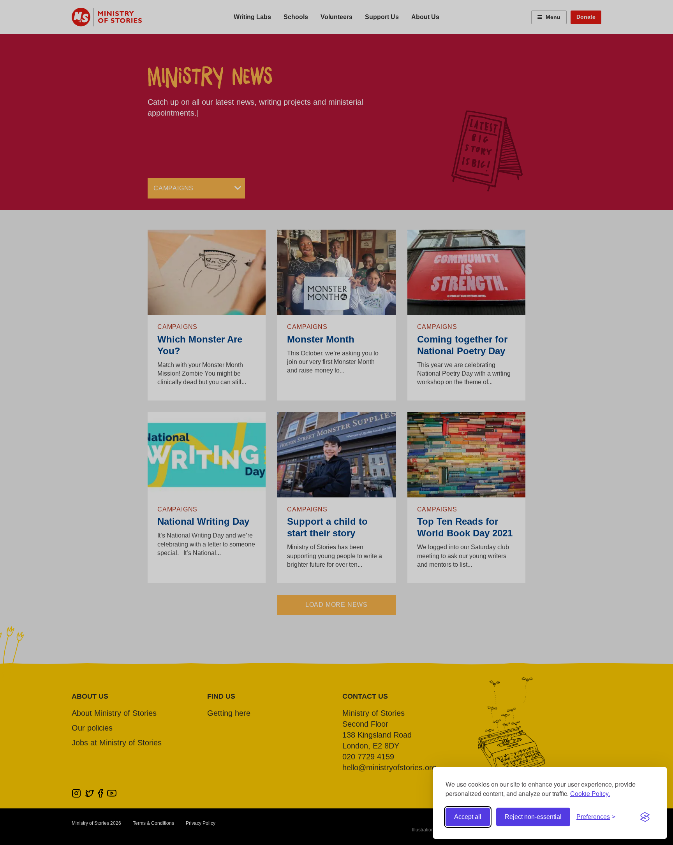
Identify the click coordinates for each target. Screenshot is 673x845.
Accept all (467, 816)
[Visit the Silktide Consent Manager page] (645, 817)
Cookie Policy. (590, 793)
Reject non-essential (533, 816)
